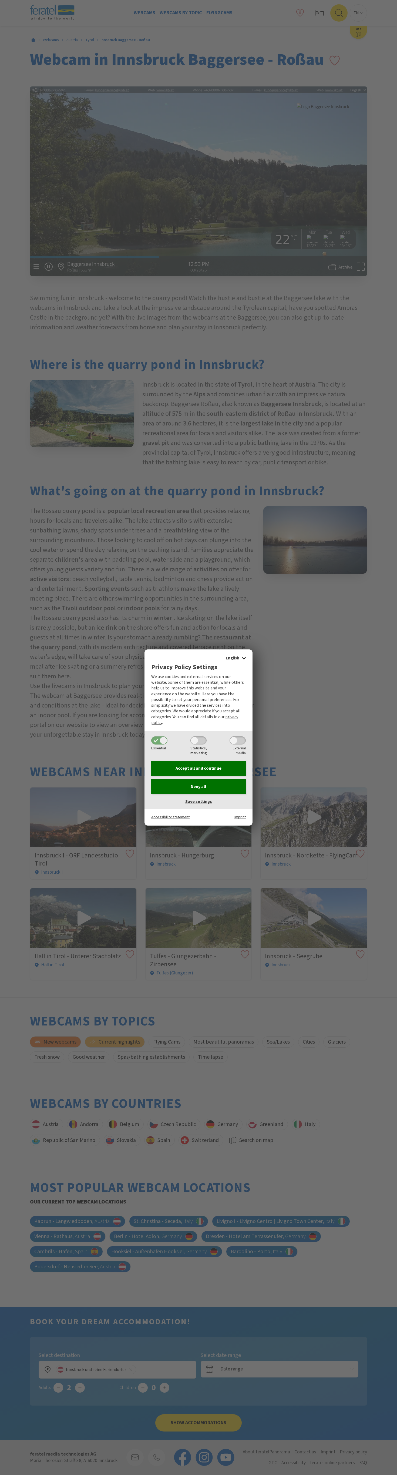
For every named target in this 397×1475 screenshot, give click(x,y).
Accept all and (198, 768)
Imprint (240, 817)
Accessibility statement (170, 817)
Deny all (198, 787)
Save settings (198, 801)
